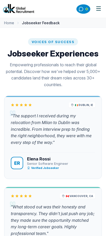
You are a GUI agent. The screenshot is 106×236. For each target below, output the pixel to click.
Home (9, 23)
